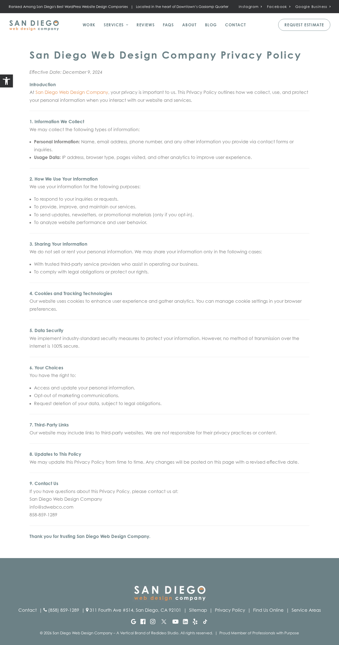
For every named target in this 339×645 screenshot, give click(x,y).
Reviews (145, 24)
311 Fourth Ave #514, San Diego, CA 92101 (135, 610)
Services (114, 24)
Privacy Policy (230, 610)
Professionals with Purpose (275, 633)
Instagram (249, 6)
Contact (235, 24)
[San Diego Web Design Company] (34, 25)
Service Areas (306, 610)
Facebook (277, 6)
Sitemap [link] (198, 610)
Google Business (311, 6)
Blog (211, 24)
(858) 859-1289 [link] (63, 610)
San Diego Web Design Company (71, 92)
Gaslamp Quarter (213, 6)
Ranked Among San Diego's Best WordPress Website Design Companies (68, 6)
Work (89, 24)
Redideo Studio (164, 633)
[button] (6, 81)
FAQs (168, 24)
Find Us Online (268, 610)
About (189, 24)
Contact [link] (27, 610)
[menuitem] (250, 6)
